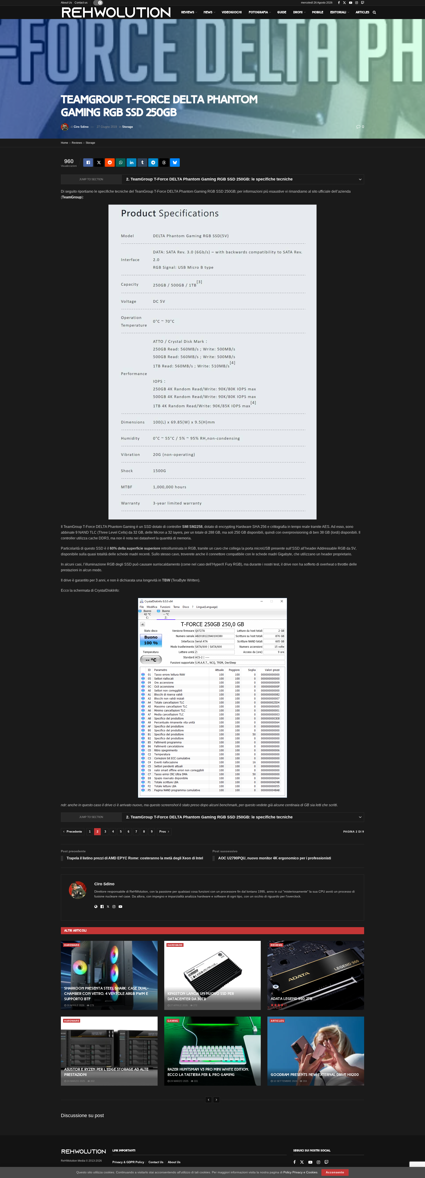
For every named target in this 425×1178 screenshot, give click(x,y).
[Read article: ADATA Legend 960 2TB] (315, 975)
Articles (362, 12)
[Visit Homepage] (116, 12)
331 (195, 1081)
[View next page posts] (216, 1100)
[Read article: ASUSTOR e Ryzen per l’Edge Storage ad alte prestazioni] (109, 1051)
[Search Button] (374, 12)
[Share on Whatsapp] (121, 162)
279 (91, 1005)
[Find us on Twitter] (344, 3)
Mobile (317, 12)
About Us (66, 2)
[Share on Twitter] (99, 162)
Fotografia (258, 12)
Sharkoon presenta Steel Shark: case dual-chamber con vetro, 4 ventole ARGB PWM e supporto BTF (106, 993)
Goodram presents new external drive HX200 (315, 1074)
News (208, 12)
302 (92, 1081)
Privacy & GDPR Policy (128, 1162)
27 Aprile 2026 (179, 1005)
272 (195, 1005)
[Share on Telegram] (153, 162)
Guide (281, 12)
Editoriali (338, 12)
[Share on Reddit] (110, 162)
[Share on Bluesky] (175, 162)
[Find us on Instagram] (356, 3)
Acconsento (335, 1172)
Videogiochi (232, 12)
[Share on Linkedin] (131, 162)
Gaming (173, 1020)
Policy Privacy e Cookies (300, 1172)
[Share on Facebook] (88, 162)
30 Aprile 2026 (75, 1005)
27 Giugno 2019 (107, 126)
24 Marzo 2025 (75, 1081)
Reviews (187, 12)
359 (304, 1081)
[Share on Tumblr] (142, 162)
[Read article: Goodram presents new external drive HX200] (315, 1051)
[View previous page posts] (208, 1100)
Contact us (81, 2)
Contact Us (156, 1162)
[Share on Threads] (164, 162)
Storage (127, 126)
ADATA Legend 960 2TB (291, 998)
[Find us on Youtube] (350, 3)
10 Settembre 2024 (285, 1081)
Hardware (71, 945)
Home (64, 142)
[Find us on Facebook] (339, 3)
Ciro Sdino (81, 126)
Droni (298, 12)
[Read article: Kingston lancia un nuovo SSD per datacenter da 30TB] (212, 975)
